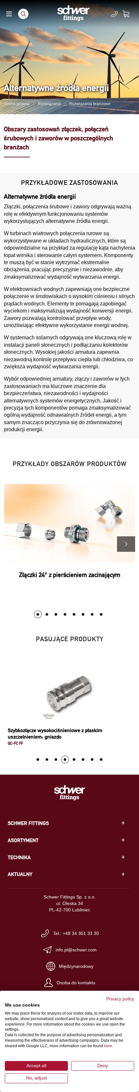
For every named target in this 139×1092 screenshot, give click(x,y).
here (108, 1046)
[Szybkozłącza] (65, 614)
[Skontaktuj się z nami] (114, 14)
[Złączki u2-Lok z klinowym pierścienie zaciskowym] (55, 614)
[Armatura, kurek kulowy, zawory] (46, 614)
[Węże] (92, 614)
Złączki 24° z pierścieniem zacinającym (69, 575)
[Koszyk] (130, 14)
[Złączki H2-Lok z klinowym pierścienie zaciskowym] (74, 614)
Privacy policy (120, 999)
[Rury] (101, 614)
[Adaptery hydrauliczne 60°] (83, 614)
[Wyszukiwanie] (23, 14)
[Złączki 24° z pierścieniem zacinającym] (37, 614)
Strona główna (16, 104)
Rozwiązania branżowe (90, 104)
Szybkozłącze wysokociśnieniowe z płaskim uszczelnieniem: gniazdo (55, 733)
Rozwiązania (49, 104)
